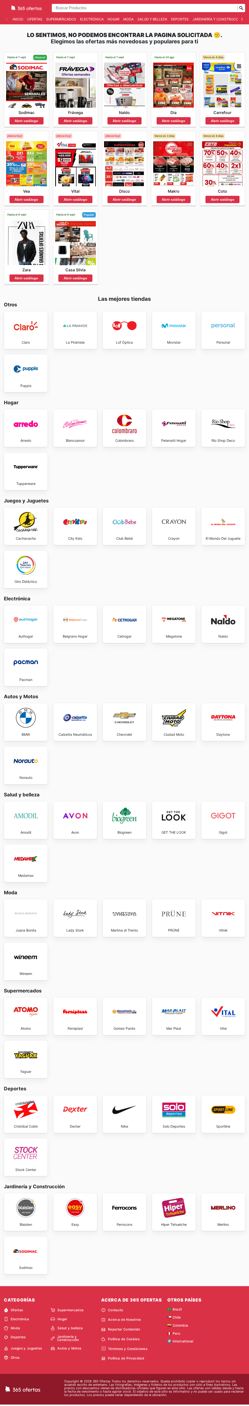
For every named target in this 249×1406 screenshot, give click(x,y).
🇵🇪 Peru (173, 1333)
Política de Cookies (124, 1339)
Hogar (113, 19)
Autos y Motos (69, 1348)
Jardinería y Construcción (218, 19)
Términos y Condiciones (127, 1349)
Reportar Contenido (124, 1329)
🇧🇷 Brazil (174, 1309)
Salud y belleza (152, 19)
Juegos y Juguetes (26, 1348)
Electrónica (92, 19)
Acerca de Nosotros (124, 1319)
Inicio (18, 19)
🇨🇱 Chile (174, 1317)
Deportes (180, 19)
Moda (128, 19)
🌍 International (180, 1341)
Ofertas (34, 19)
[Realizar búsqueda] (241, 8)
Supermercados (61, 19)
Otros (15, 1357)
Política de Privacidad (126, 1358)
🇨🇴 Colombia (177, 1325)
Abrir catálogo (26, 121)
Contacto (115, 1310)
